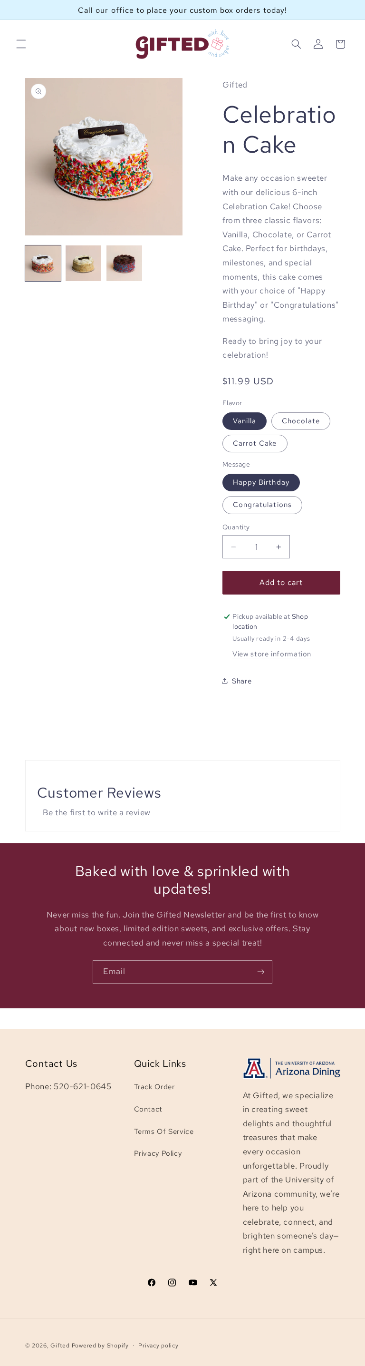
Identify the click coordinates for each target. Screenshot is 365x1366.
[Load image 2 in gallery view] (83, 263)
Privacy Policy (158, 1153)
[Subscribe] (261, 972)
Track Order (154, 1086)
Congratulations (262, 504)
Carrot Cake (255, 443)
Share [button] (241, 680)
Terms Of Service (164, 1131)
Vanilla (244, 420)
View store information (271, 653)
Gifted (59, 1345)
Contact (148, 1108)
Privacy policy (158, 1345)
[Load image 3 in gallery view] (124, 263)
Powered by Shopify (100, 1345)
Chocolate (300, 420)
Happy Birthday (261, 482)
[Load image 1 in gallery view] (43, 263)
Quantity (236, 527)
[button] (21, 44)
